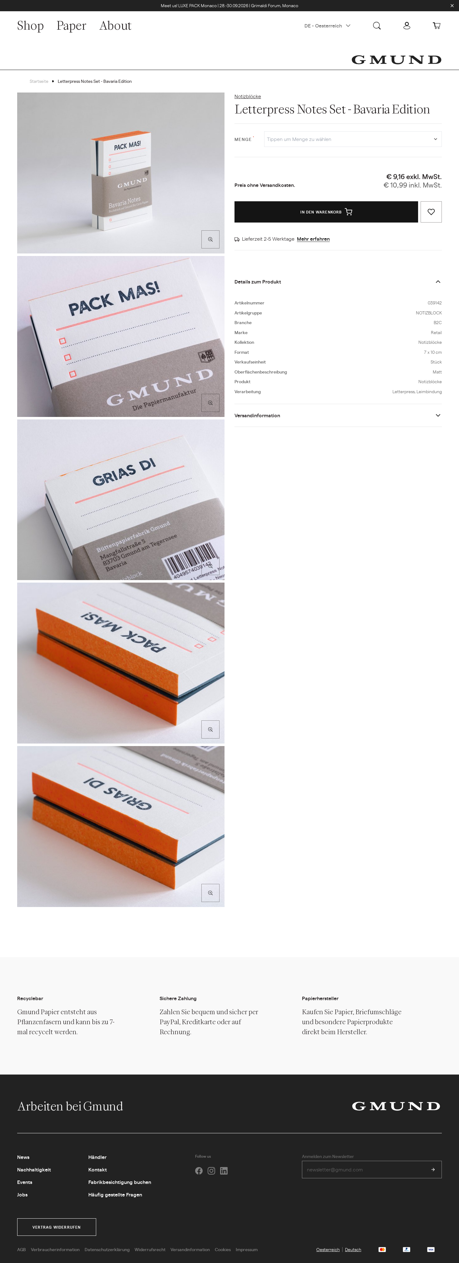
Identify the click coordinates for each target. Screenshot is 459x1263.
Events (24, 1182)
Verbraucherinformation (55, 1249)
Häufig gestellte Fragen (115, 1194)
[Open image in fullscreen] (210, 239)
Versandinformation (257, 415)
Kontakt (97, 1169)
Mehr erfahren (313, 238)
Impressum (247, 1249)
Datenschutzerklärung (107, 1249)
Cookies (223, 1249)
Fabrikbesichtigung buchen (119, 1182)
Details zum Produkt (257, 281)
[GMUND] (396, 60)
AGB (21, 1249)
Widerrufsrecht (150, 1249)
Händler (97, 1157)
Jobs (22, 1194)
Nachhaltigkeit (34, 1169)
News (23, 1157)
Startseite (39, 81)
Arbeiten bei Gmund (71, 1106)
